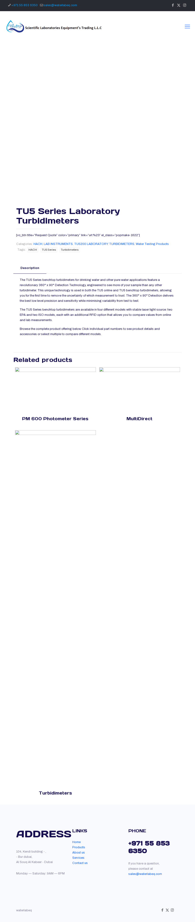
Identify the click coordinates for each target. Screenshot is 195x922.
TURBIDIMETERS (121, 244)
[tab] (29, 268)
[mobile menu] (187, 27)
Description (29, 268)
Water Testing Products (152, 244)
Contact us (80, 863)
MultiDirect (139, 418)
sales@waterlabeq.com (60, 5)
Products (78, 847)
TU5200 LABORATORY (91, 244)
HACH (38, 244)
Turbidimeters (69, 249)
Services (78, 857)
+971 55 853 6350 (24, 5)
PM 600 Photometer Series (55, 418)
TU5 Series (49, 249)
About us (78, 852)
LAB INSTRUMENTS (58, 244)
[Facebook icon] (173, 5)
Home (76, 842)
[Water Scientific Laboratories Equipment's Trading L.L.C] (53, 26)
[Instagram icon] (184, 5)
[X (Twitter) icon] (178, 5)
